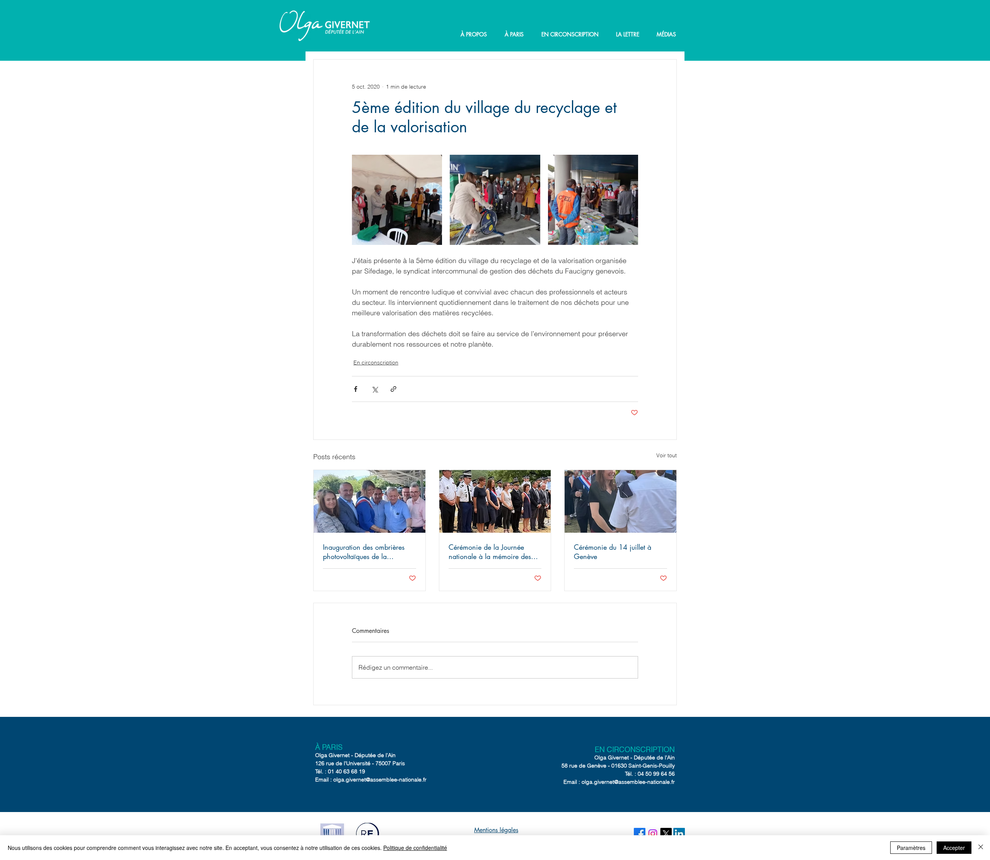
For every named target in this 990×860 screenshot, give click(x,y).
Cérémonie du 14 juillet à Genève (612, 551)
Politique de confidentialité (415, 847)
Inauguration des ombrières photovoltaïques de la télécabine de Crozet (364, 551)
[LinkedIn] (679, 833)
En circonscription (375, 362)
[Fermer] (980, 847)
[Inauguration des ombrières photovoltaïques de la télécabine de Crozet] (369, 501)
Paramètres (911, 847)
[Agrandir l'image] (397, 200)
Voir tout (666, 455)
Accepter (954, 847)
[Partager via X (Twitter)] (374, 389)
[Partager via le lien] (393, 389)
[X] (666, 833)
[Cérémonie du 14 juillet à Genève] (620, 501)
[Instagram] (653, 833)
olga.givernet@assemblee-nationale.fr (380, 779)
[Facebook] (639, 833)
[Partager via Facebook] (355, 389)
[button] (474, 34)
